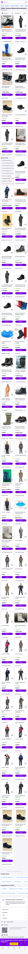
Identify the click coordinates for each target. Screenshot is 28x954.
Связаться (7, 492)
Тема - (7, 922)
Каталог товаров (5, 5)
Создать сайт (14, 943)
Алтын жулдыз (17, 881)
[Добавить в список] (12, 26)
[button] (7, 38)
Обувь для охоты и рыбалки (16, 888)
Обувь (21, 5)
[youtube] (2, 935)
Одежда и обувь (14, 5)
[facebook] (4, 935)
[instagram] (7, 935)
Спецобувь (4, 888)
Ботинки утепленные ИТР (7, 877)
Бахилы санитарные (6, 881)
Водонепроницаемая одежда (8, 893)
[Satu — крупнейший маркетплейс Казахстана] (2, 2)
